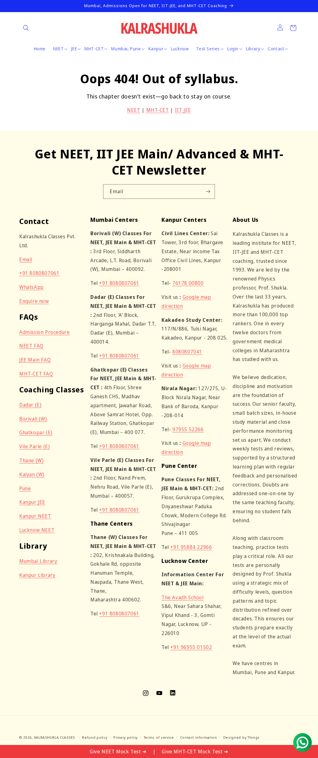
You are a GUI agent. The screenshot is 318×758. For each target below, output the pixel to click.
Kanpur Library (37, 575)
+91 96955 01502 (191, 647)
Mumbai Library (38, 561)
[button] (26, 28)
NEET (133, 110)
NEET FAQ (31, 345)
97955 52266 (188, 429)
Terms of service (159, 737)
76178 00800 (188, 283)
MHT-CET (157, 110)
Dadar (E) (30, 404)
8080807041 (187, 351)
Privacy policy (125, 737)
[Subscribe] (208, 191)
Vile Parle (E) (34, 446)
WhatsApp (31, 287)
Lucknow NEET (36, 530)
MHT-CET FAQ (36, 373)
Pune (25, 488)
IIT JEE (183, 110)
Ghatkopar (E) (35, 432)
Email (25, 259)
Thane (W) (31, 460)
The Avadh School (182, 597)
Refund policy (94, 737)
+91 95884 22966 (191, 547)
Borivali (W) (33, 418)
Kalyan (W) (31, 474)
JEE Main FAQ (35, 359)
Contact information (198, 737)
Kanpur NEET (35, 516)
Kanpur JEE (32, 502)
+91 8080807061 (39, 273)
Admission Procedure (44, 332)
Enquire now (34, 301)
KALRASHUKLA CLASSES (54, 737)
